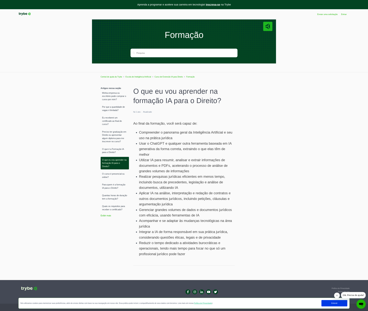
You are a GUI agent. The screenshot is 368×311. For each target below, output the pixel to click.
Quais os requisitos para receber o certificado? (113, 208)
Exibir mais (106, 215)
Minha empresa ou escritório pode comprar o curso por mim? (114, 96)
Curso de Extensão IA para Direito (169, 77)
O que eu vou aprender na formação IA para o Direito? (114, 163)
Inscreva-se (213, 4)
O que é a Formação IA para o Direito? (113, 151)
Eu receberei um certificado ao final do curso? (112, 120)
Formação (190, 77)
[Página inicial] (24, 16)
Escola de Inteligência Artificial (138, 77)
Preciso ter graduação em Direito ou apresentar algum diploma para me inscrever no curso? (114, 137)
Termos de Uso (344, 292)
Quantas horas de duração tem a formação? (114, 197)
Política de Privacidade (203, 303)
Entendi (334, 303)
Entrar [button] (344, 14)
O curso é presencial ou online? (113, 175)
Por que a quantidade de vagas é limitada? (113, 108)
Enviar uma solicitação (327, 14)
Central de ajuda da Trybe (111, 77)
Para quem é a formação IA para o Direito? (113, 186)
